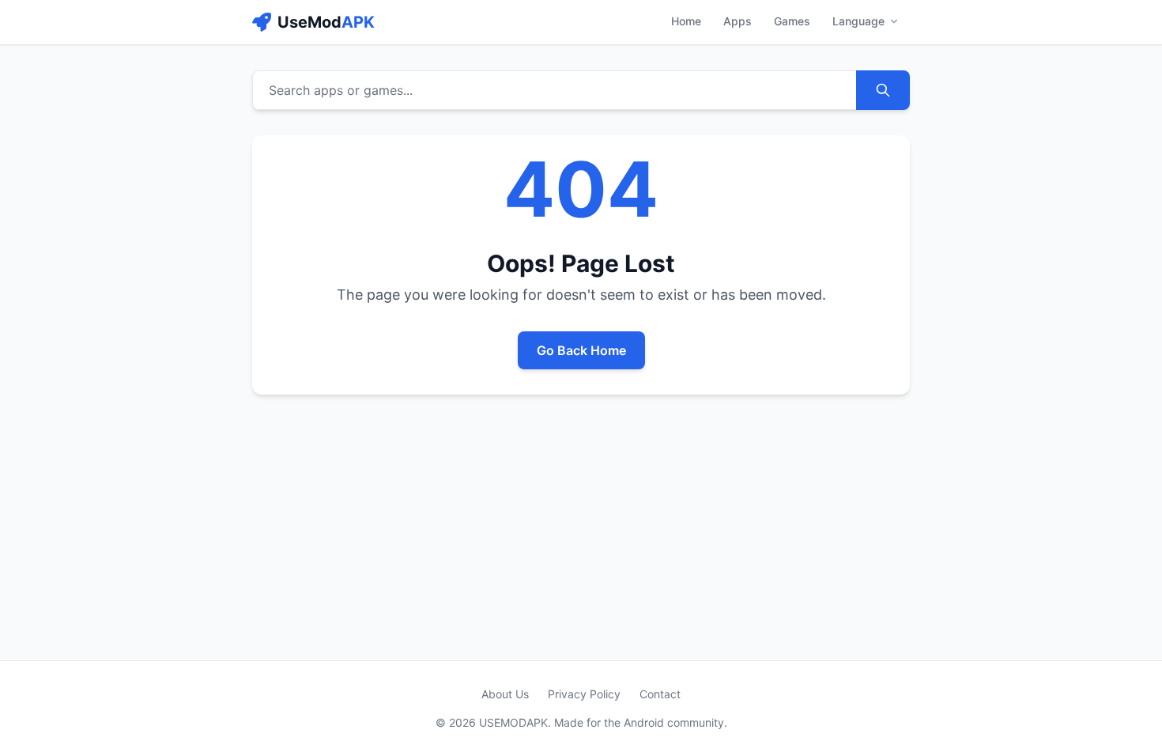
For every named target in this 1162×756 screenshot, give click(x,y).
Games (792, 21)
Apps (737, 21)
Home (686, 21)
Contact (660, 694)
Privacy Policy (584, 694)
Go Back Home (581, 350)
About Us (505, 694)
